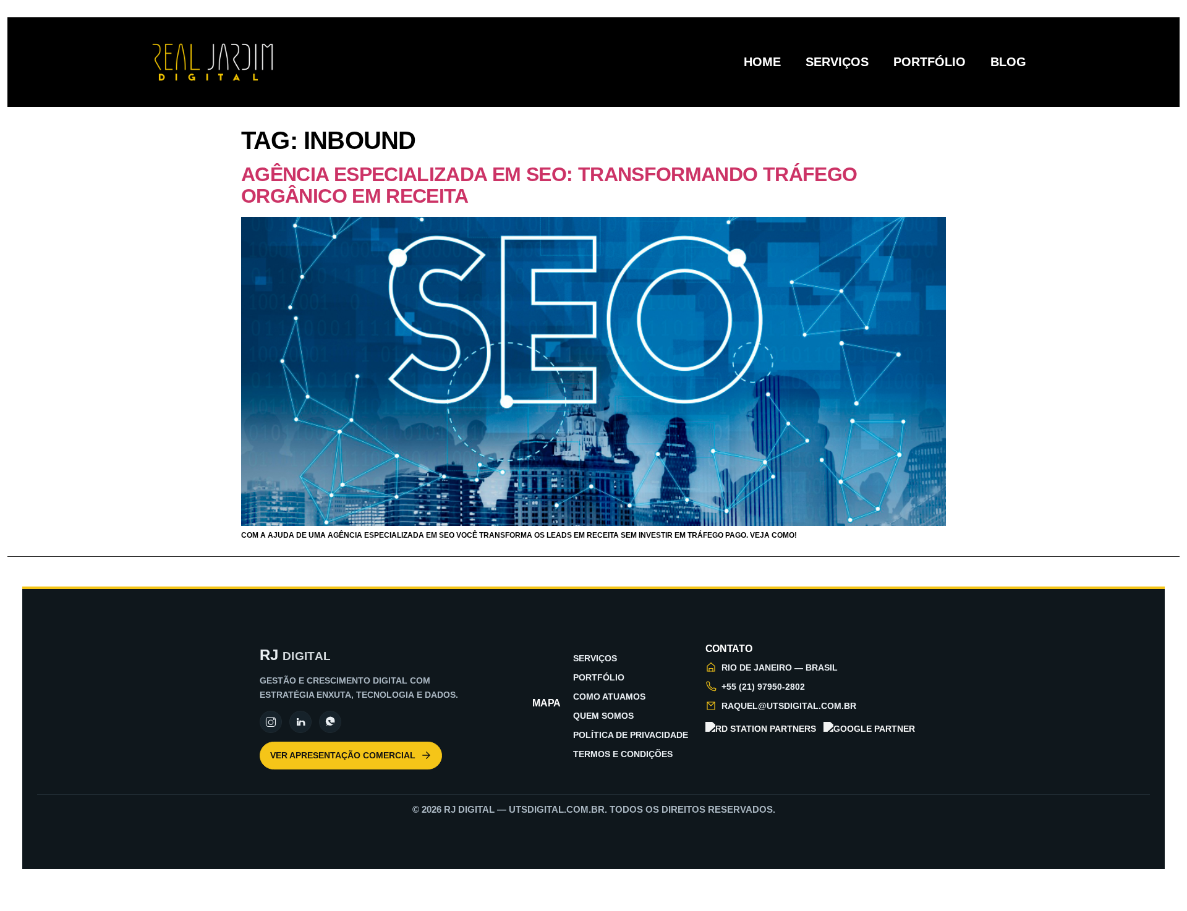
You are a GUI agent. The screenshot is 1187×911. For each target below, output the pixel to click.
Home (762, 62)
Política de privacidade (630, 735)
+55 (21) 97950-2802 (763, 687)
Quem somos (603, 716)
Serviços (837, 62)
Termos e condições (623, 754)
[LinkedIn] (300, 722)
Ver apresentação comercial (342, 755)
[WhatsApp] (330, 722)
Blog (1008, 62)
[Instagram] (271, 722)
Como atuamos (609, 696)
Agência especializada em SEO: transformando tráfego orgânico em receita (549, 185)
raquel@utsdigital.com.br (788, 706)
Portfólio (929, 62)
